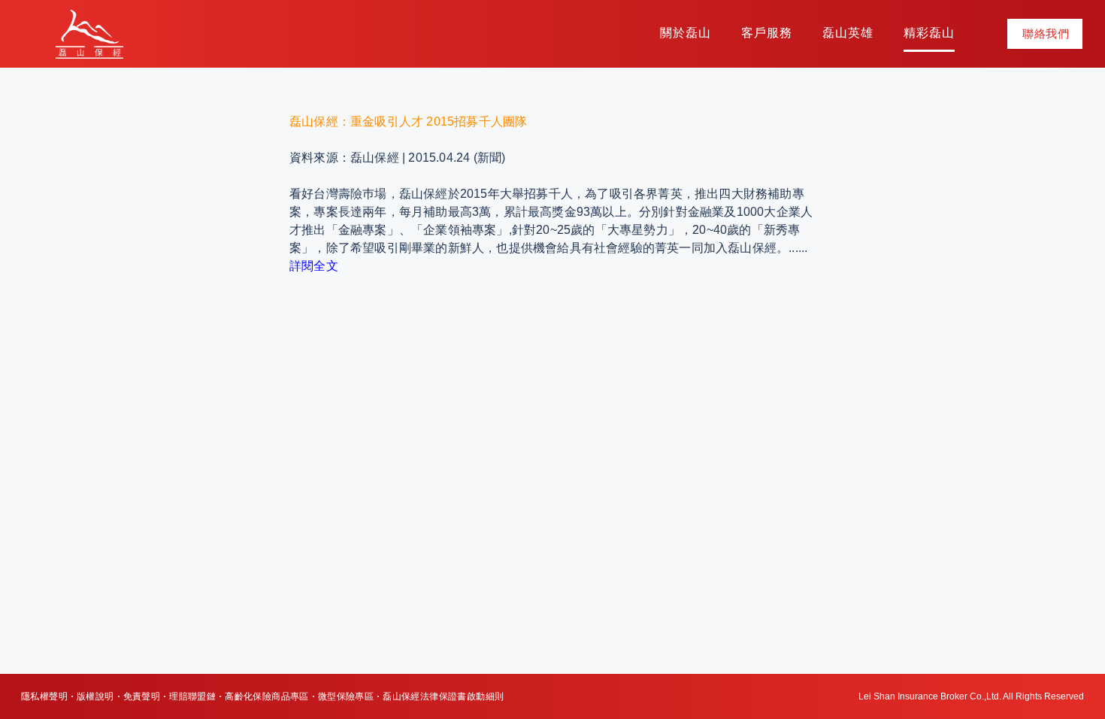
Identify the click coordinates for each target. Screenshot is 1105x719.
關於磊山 (685, 32)
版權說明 (95, 696)
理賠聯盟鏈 (192, 696)
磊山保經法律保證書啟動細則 (443, 696)
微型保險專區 (346, 696)
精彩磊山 (929, 32)
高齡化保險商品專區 (267, 696)
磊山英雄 (847, 32)
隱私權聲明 (44, 696)
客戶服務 (766, 32)
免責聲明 (142, 696)
